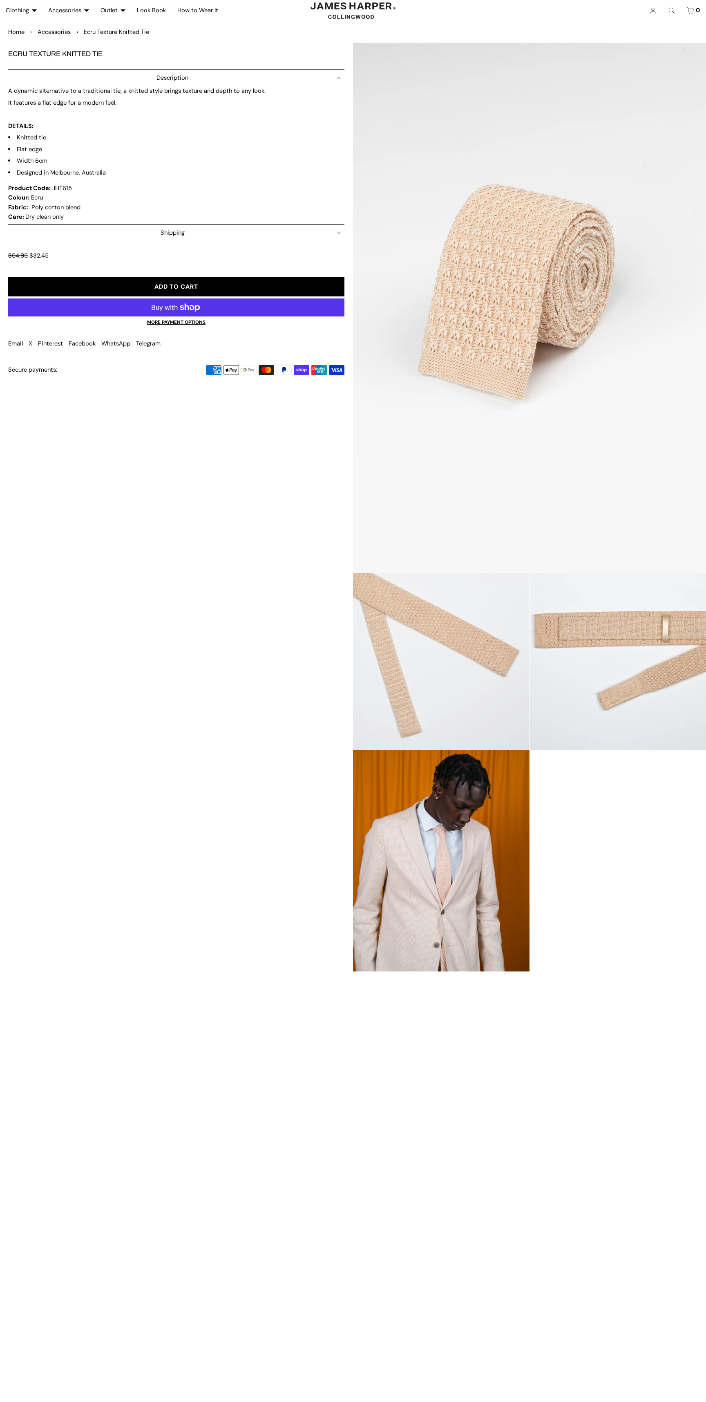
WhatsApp (115, 343)
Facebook (82, 343)
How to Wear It (197, 10)
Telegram (148, 343)
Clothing (17, 10)
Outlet (109, 10)
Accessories (64, 10)
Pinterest (50, 343)
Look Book (151, 10)
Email (15, 343)
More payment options (176, 322)
